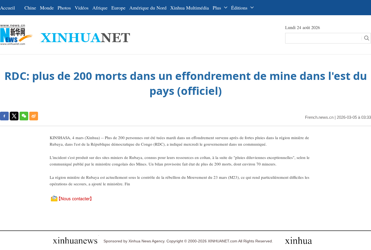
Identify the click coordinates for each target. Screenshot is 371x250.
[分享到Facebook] (4, 116)
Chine (30, 7)
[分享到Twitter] (14, 116)
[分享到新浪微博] (33, 116)
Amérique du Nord (147, 7)
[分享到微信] (24, 116)
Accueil (7, 7)
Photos (64, 7)
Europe (118, 7)
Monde (47, 7)
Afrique (100, 7)
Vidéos (82, 7)
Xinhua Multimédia (189, 7)
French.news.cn (319, 117)
